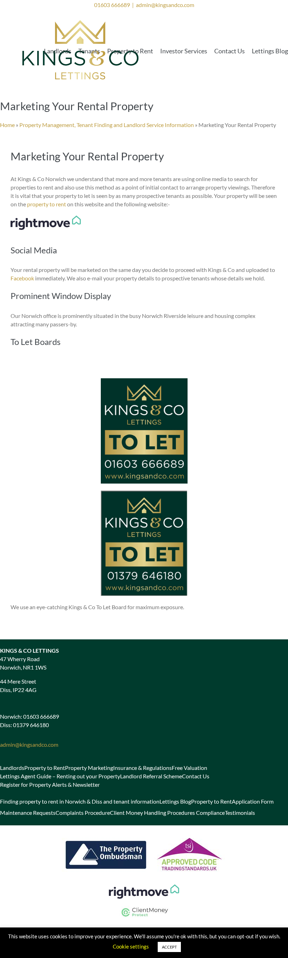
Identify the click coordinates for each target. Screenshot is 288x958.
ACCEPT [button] (169, 947)
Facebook (22, 278)
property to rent (46, 204)
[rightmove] (144, 887)
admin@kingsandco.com (165, 4)
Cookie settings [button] (131, 946)
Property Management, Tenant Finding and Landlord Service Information (106, 124)
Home (7, 124)
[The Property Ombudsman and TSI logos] (144, 835)
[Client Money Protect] (144, 908)
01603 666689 (112, 4)
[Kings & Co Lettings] (81, 19)
